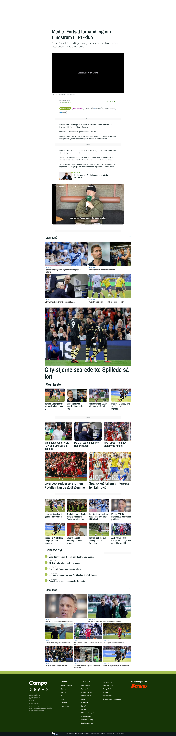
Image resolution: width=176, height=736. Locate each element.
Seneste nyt (65, 689)
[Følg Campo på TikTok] (39, 689)
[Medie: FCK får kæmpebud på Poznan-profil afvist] (121, 505)
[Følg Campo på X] (47, 689)
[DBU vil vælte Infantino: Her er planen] (88, 431)
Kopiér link (113, 102)
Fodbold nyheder (66, 685)
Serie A (89, 108)
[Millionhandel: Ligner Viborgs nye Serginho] (99, 395)
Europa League (86, 716)
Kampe (63, 692)
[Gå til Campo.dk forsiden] (38, 685)
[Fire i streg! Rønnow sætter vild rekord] (117, 431)
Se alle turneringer (87, 723)
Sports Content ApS (34, 695)
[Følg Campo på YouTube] (43, 689)
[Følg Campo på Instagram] (30, 689)
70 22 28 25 (85, 734)
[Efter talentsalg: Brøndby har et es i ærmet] (77, 529)
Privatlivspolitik (108, 696)
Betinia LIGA (85, 689)
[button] (88, 204)
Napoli (64, 112)
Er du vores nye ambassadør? (112, 699)
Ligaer (63, 699)
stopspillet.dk (95, 734)
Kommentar (65, 706)
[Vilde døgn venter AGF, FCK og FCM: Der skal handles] (58, 431)
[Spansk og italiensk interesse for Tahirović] (110, 466)
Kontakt (105, 692)
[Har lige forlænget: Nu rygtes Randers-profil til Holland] (99, 505)
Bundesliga (84, 702)
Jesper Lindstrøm (110, 108)
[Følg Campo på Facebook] (34, 689)
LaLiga (83, 699)
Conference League (87, 720)
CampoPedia (107, 689)
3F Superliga (85, 685)
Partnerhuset (39, 708)
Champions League (87, 713)
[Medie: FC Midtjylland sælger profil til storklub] (121, 395)
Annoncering (107, 682)
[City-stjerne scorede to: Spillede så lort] (88, 337)
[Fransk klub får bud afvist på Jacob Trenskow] (99, 529)
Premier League (78, 108)
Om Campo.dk (108, 685)
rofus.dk (111, 734)
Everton (98, 108)
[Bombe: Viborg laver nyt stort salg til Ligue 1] (55, 395)
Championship (86, 696)
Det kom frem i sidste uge (68, 125)
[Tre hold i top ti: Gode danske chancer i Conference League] (77, 505)
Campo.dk (32, 694)
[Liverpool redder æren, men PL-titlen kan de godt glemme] (66, 466)
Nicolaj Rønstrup (66, 103)
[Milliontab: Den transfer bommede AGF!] (77, 395)
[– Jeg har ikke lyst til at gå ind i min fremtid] (55, 505)
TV (62, 696)
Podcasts (64, 702)
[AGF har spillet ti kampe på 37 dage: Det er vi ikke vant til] (121, 529)
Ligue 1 (83, 709)
